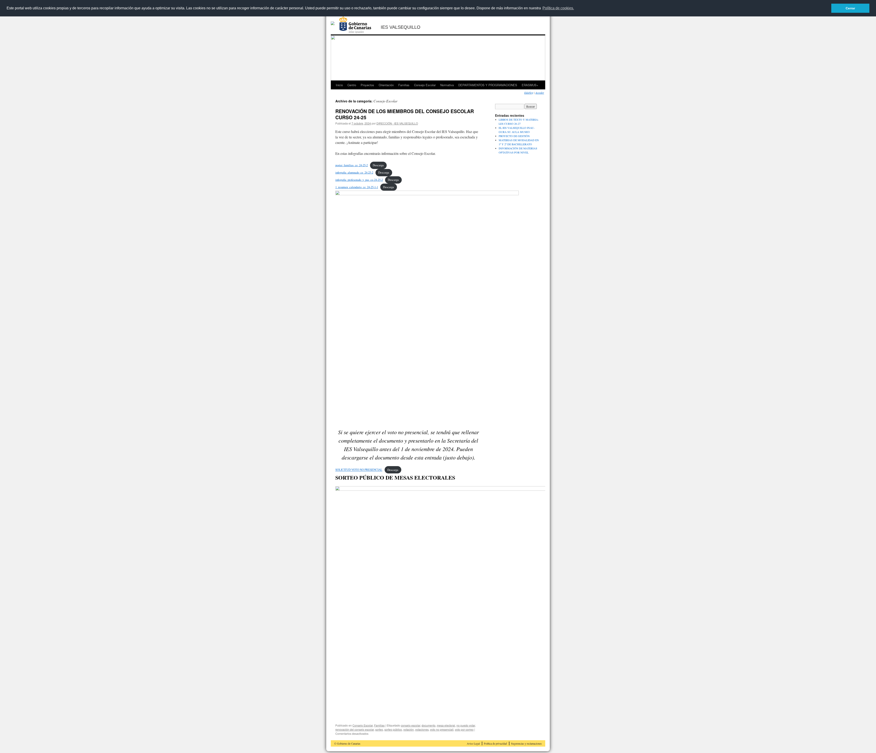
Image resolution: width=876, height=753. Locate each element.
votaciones (422, 729)
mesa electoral (446, 725)
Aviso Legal (473, 743)
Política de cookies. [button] (558, 8)
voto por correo (464, 729)
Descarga (378, 165)
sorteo (379, 729)
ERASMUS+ (530, 85)
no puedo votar (465, 725)
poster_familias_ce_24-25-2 (351, 165)
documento (428, 725)
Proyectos (367, 85)
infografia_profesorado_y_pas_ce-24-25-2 (359, 180)
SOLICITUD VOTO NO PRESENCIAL (358, 470)
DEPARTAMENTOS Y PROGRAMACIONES (487, 85)
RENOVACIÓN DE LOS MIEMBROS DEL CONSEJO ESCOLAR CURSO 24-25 (404, 114)
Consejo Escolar (425, 85)
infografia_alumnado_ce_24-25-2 (354, 172)
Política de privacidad (495, 743)
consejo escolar (410, 725)
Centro (351, 85)
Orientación (386, 85)
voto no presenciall (442, 729)
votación (408, 729)
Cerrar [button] (850, 8)
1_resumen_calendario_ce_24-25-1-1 (356, 187)
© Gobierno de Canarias (347, 743)
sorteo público (393, 729)
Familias (403, 85)
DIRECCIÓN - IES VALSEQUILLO (397, 123)
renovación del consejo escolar (354, 729)
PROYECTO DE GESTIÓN (514, 136)
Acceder (539, 92)
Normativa (447, 85)
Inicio (339, 85)
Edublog (528, 92)
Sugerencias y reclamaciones (526, 743)
